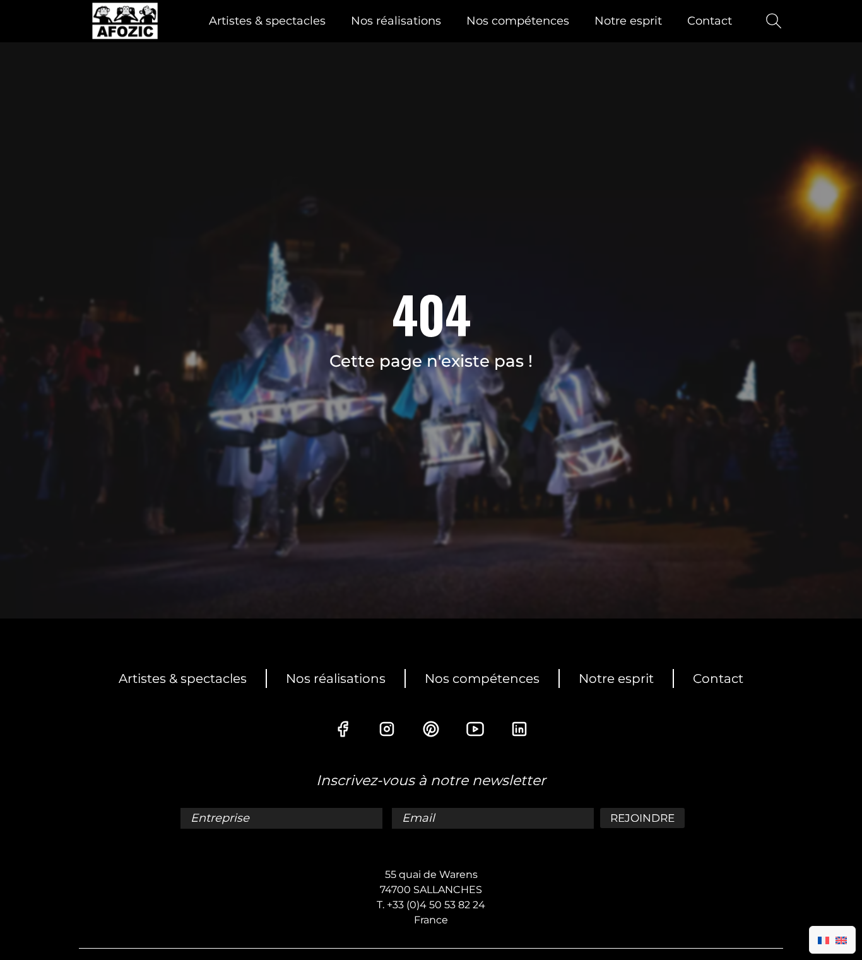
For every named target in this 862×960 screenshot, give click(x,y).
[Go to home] (125, 21)
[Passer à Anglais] (841, 940)
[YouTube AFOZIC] (475, 729)
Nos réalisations (396, 21)
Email (420, 818)
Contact (709, 21)
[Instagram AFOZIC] (387, 729)
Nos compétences (517, 21)
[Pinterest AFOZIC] (431, 729)
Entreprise (221, 818)
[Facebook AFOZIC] (342, 729)
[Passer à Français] (823, 940)
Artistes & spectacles (267, 21)
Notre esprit (628, 21)
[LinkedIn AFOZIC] (519, 729)
